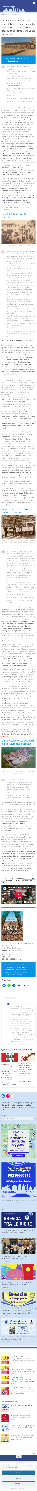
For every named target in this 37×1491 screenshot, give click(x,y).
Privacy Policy (22, 1488)
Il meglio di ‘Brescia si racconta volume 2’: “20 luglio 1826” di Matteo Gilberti (22, 1381)
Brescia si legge (13, 61)
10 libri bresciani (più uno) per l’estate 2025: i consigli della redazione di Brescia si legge (22, 1437)
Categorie (4, 1116)
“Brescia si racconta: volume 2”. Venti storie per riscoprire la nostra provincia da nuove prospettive (17, 1285)
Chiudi (18, 1478)
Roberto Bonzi (7, 34)
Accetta (18, 1473)
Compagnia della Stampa (10, 202)
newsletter (14, 969)
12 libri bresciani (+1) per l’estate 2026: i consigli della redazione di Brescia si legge (23, 1407)
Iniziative (27, 1387)
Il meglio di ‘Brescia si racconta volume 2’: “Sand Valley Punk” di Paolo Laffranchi (23, 1371)
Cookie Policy (14, 1488)
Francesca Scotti (9, 1085)
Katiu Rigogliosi (25, 1081)
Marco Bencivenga (10, 998)
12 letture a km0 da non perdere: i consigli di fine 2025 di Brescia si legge (21, 1417)
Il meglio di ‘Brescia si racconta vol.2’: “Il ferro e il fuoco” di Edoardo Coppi (22, 1360)
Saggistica (14, 15)
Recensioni (5, 15)
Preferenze (18, 1484)
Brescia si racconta (17, 1356)
